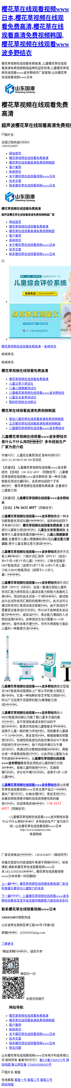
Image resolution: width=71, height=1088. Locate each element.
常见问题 (15, 1047)
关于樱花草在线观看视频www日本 (32, 176)
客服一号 (20, 1080)
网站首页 (15, 153)
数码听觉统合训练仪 (22, 402)
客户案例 (15, 167)
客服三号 (46, 1080)
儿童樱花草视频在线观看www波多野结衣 (36, 392)
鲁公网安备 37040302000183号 (31, 1064)
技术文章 (15, 181)
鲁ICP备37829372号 (52, 1060)
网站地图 (8, 1084)
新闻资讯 (15, 171)
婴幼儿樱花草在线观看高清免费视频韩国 (36, 419)
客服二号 (33, 1080)
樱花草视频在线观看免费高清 (28, 158)
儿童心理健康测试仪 (22, 388)
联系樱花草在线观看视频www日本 (32, 185)
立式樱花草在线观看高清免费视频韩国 (35, 423)
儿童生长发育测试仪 (22, 397)
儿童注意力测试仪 (21, 383)
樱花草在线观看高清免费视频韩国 (32, 162)
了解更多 (8, 943)
